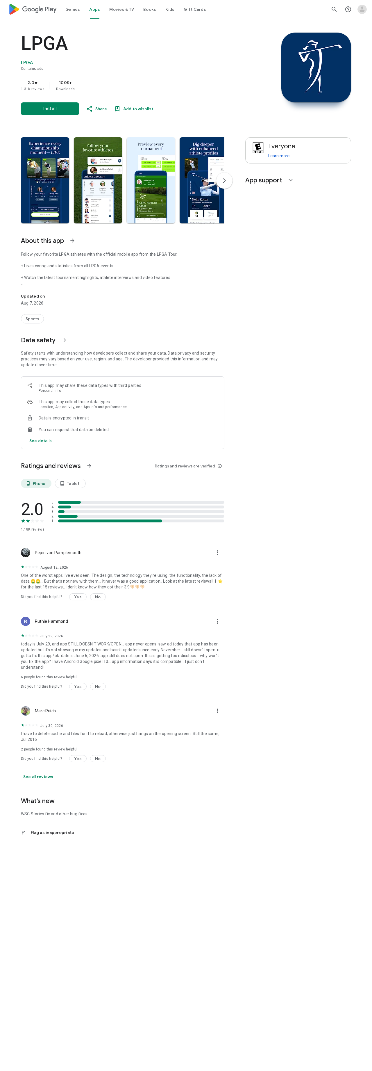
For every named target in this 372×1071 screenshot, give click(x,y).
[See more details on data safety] (40, 441)
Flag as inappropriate (47, 832)
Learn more (278, 155)
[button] (45, 180)
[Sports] (32, 318)
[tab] (73, 9)
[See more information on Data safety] (64, 340)
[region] (137, 85)
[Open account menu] (362, 9)
